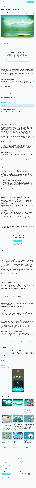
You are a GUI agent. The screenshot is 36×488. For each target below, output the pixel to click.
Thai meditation (13, 94)
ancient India (32, 81)
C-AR (28, 485)
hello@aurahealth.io (11, 484)
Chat (7, 484)
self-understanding (18, 113)
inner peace (21, 71)
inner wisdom (11, 75)
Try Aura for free (30, 1)
